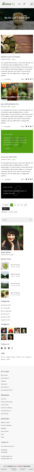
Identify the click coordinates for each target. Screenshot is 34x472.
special (28, 357)
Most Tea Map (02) (6, 311)
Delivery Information (7, 402)
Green (2, 357)
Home (11, 20)
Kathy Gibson (6, 252)
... (21, 205)
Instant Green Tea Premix (10, 57)
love (23, 357)
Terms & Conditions (6, 407)
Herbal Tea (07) (5, 314)
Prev (6, 205)
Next (5, 208)
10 (25, 205)
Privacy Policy (5, 405)
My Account (4, 375)
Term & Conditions (6, 425)
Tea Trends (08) (5, 308)
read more (8, 79)
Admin (13, 59)
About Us (3, 399)
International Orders (6, 390)
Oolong (8, 357)
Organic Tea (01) (5, 320)
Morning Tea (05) (6, 305)
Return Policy (4, 413)
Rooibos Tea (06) (5, 317)
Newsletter (4, 384)
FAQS (2, 437)
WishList (3, 381)
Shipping (3, 428)
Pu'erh (18, 357)
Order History (5, 378)
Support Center (5, 422)
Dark (8, 359)
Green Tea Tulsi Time (9, 157)
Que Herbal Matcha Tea (10, 104)
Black (13, 357)
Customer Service (6, 410)
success (3, 359)
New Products (15, 265)
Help (2, 434)
